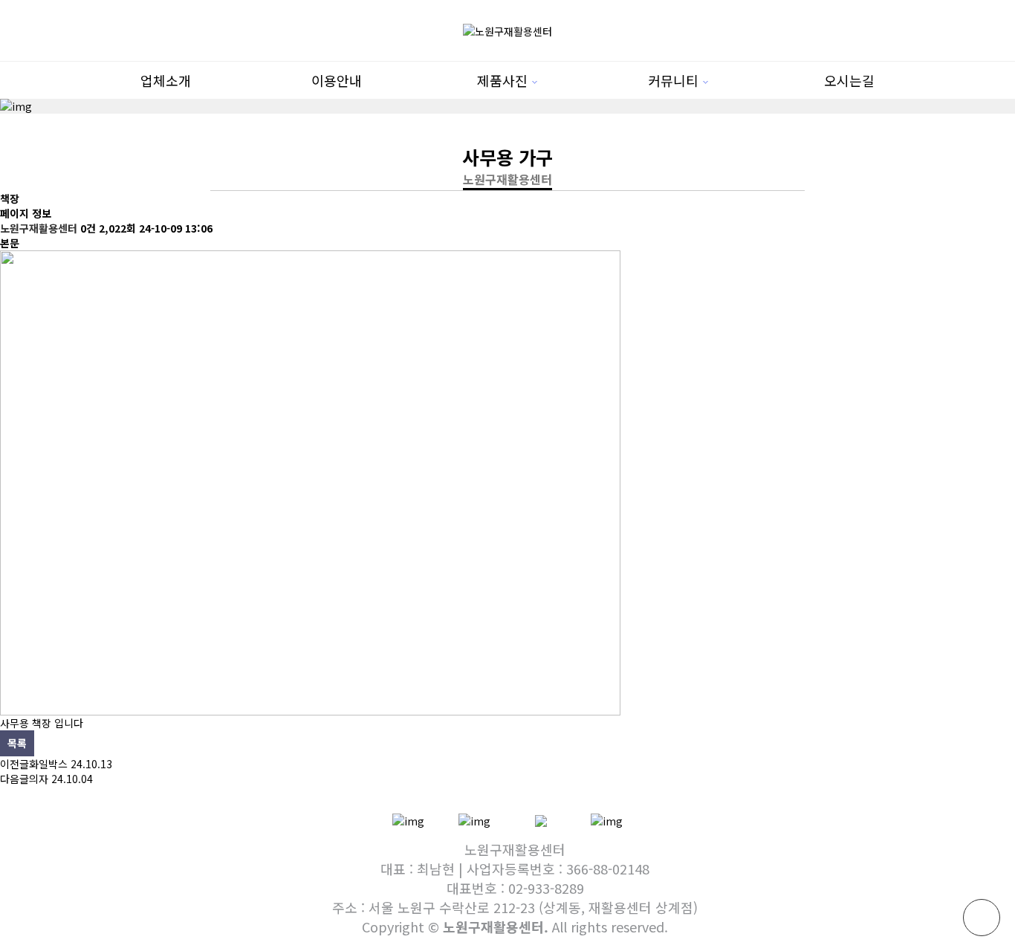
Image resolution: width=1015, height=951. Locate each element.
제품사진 (502, 80)
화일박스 (48, 763)
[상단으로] (981, 917)
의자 (38, 778)
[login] (607, 819)
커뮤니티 (673, 80)
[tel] (408, 819)
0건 (88, 228)
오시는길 (849, 80)
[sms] (474, 819)
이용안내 (336, 80)
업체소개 (165, 80)
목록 (17, 743)
